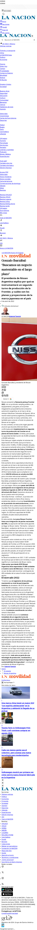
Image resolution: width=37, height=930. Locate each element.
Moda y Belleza (5, 154)
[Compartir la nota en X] (5, 395)
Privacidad (14, 913)
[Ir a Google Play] (7, 891)
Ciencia (2, 105)
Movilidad (3, 75)
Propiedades (4, 71)
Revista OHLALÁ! (6, 195)
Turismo (3, 141)
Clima (2, 53)
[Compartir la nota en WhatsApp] (5, 390)
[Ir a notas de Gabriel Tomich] (18, 311)
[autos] (16, 257)
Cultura (2, 98)
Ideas (2, 188)
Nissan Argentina (10, 673)
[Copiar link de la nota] (3, 393)
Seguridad (3, 93)
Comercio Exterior (6, 73)
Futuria (2, 64)
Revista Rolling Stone (7, 204)
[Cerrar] (32, 36)
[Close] (3, 780)
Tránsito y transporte (7, 51)
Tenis (2, 129)
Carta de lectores (6, 181)
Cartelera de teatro (7, 165)
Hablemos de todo (6, 107)
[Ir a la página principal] (18, 19)
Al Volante (19, 253)
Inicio (4, 22)
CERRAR (2, 1)
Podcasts (3, 152)
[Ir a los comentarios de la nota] (5, 387)
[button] (18, 141)
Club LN (5, 30)
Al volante (7, 671)
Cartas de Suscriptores (8, 118)
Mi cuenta (5, 33)
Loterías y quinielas (7, 150)
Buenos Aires (4, 91)
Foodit (4, 27)
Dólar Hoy (3, 66)
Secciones (5, 24)
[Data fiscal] (3, 927)
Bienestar (3, 102)
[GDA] (7, 920)
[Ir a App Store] (7, 895)
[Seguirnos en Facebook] (3, 867)
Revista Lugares (5, 199)
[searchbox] (18, 40)
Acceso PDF (4, 172)
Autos (12, 253)
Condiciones (6, 913)
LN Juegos (3, 138)
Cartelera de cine (6, 163)
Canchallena (4, 132)
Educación (3, 96)
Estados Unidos (5, 84)
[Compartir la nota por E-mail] (7, 395)
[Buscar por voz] (34, 40)
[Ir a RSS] (3, 884)
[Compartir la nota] (3, 390)
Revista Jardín (5, 206)
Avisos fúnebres (5, 177)
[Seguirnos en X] (3, 873)
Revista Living (5, 201)
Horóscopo (4, 145)
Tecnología (4, 143)
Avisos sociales (5, 179)
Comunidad (4, 100)
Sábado (2, 186)
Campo (2, 69)
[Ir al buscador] (3, 14)
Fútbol (2, 125)
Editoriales (4, 114)
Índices (2, 78)
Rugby (2, 127)
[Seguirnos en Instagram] (3, 879)
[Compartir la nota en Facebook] (3, 395)
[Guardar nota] (3, 387)
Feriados (3, 147)
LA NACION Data (6, 55)
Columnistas (4, 116)
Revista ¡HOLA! (5, 197)
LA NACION (6, 253)
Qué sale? (3, 161)
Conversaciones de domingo (10, 183)
